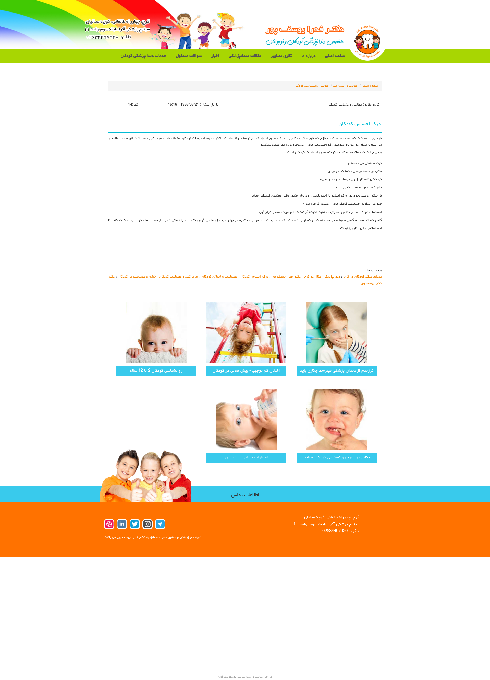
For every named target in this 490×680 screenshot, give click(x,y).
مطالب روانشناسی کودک (312, 86)
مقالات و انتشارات (345, 86)
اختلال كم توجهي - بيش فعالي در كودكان (246, 370)
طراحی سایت (263, 677)
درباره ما (308, 56)
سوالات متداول (189, 56)
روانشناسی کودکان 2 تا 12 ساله (156, 370)
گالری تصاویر (281, 56)
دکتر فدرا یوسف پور (286, 277)
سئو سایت (244, 677)
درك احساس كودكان (254, 277)
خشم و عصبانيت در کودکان (137, 277)
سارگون (223, 677)
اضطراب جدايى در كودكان (246, 457)
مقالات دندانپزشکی (245, 56)
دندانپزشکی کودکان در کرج (363, 277)
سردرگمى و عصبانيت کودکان (178, 277)
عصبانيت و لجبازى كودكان (219, 277)
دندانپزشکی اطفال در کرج (322, 277)
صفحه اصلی (335, 56)
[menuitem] (335, 56)
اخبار (215, 56)
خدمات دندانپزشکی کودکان (143, 56)
